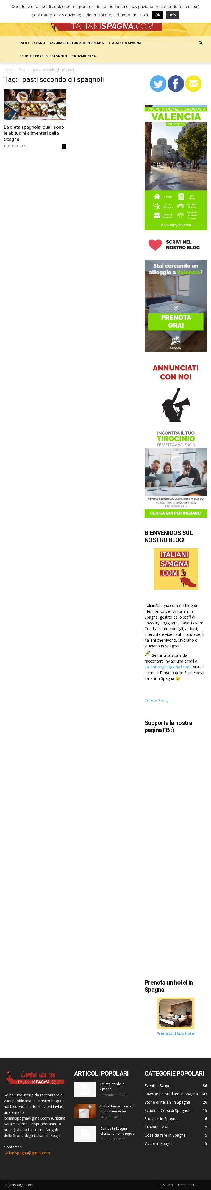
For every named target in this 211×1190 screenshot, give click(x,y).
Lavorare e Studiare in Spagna (77, 43)
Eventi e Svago (32, 43)
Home (8, 69)
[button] (200, 43)
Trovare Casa (84, 56)
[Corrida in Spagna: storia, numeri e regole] (85, 1134)
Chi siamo (165, 1185)
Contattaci (186, 1185)
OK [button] (157, 15)
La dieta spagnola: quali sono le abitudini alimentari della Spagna (34, 133)
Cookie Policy (156, 700)
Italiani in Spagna (125, 43)
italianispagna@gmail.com (168, 666)
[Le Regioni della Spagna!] (85, 1089)
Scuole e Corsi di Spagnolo (43, 56)
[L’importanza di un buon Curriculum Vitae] (85, 1111)
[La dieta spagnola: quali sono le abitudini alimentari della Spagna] (35, 104)
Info (172, 15)
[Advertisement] (178, 939)
